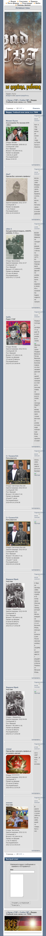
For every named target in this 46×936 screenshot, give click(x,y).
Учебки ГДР (24, 100)
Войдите (9, 95)
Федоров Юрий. (12, 579)
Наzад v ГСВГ (12, 100)
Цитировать (36, 165)
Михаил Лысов (12, 121)
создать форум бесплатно (32, 917)
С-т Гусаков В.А (12, 456)
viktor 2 (9, 229)
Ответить (36, 108)
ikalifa (8, 317)
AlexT (8, 174)
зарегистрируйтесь (22, 95)
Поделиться (38, 115)
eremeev (9, 803)
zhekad (8, 749)
